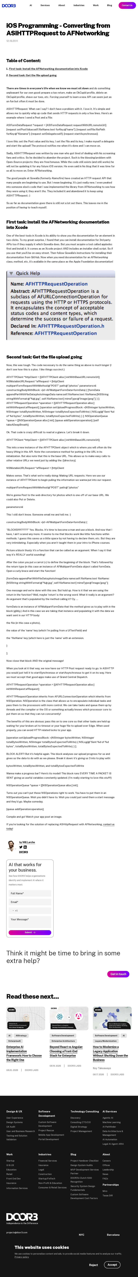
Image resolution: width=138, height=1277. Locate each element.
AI (9, 1036)
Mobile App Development (51, 1135)
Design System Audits (81, 1165)
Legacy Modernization (106, 1041)
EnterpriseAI (14, 1041)
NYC (81, 1234)
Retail (9, 1174)
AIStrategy (21, 1036)
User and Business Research (20, 1131)
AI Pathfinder (109, 1127)
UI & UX (10, 1165)
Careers (107, 1160)
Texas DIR (108, 1195)
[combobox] (13, 911)
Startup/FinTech (46, 1178)
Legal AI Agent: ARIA (113, 1144)
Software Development (63, 1036)
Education (11, 1169)
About (106, 1154)
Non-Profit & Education (50, 1183)
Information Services (17, 1188)
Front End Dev (13, 1178)
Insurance (11, 1183)
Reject (93, 1265)
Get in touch (118, 974)
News (105, 1174)
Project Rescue (46, 1130)
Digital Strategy (78, 1127)
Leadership (108, 1169)
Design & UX (14, 1111)
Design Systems (14, 1122)
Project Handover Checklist (84, 1160)
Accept (112, 1264)
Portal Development (48, 1139)
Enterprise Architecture (63, 1041)
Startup (10, 1160)
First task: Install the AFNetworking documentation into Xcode (48, 68)
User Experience (14, 1118)
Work (9, 1154)
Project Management (81, 1131)
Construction (45, 1174)
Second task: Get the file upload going (33, 75)
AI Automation (110, 1139)
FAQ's (105, 1178)
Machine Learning (112, 1122)
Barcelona (113, 1234)
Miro (105, 1191)
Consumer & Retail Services (52, 1187)
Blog (73, 1154)
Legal (41, 1169)
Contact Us (127, 5)
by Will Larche (27, 842)
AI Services (110, 1111)
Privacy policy (22, 1257)
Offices (106, 1165)
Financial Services (47, 1160)
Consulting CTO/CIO (80, 1122)
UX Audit (10, 1127)
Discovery (75, 1118)
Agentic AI (108, 1118)
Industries (44, 1154)
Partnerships (111, 1184)
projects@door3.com (16, 1232)
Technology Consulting (84, 1111)
